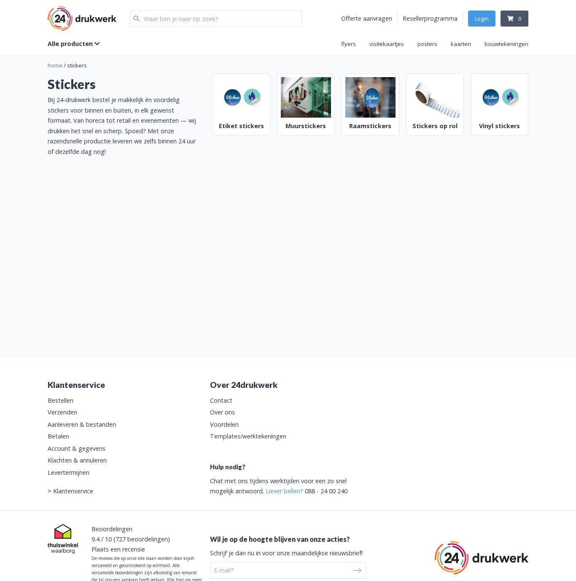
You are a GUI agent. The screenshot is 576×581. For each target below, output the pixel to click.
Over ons (222, 412)
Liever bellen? (284, 491)
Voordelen (224, 424)
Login (482, 18)
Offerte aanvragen (366, 18)
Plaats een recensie (118, 549)
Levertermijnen (68, 472)
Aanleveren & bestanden (82, 424)
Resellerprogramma (430, 18)
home (55, 65)
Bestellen (60, 400)
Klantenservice (73, 491)
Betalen (58, 436)
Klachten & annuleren (77, 460)
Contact (221, 400)
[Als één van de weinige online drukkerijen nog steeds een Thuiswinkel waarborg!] (63, 539)
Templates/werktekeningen (248, 436)
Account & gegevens (76, 448)
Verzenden (62, 412)
